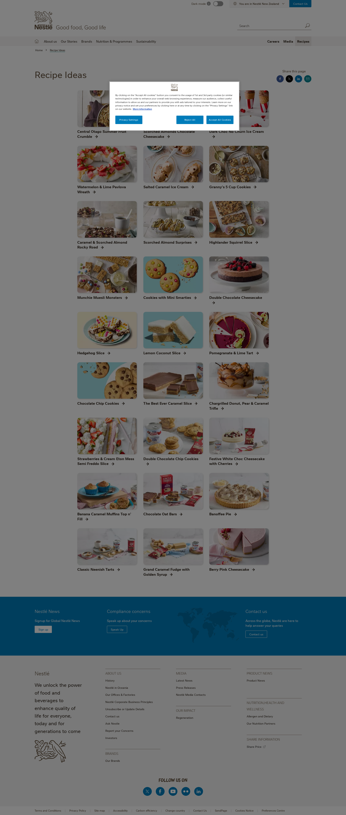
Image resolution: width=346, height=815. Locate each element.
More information (142, 108)
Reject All (189, 119)
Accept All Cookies (220, 119)
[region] (174, 106)
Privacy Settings (128, 119)
